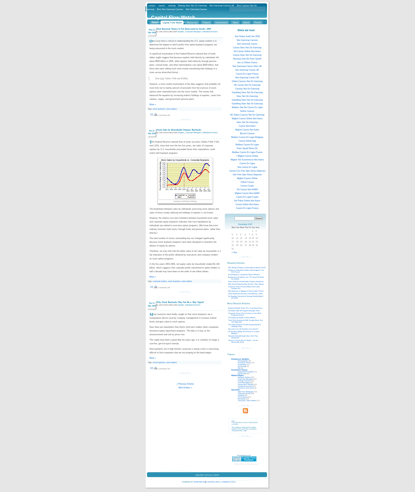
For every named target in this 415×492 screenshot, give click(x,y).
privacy (208, 475)
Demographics (243, 361)
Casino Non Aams (247, 126)
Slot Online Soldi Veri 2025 (247, 36)
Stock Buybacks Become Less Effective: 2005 (245, 294)
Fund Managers (244, 382)
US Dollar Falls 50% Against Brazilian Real (244, 311)
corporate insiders (160, 281)
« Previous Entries (185, 384)
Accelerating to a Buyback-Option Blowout (244, 274)
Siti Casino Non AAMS (247, 189)
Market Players (237, 375)
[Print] (155, 115)
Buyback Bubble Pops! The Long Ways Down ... (246, 308)
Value (235, 22)
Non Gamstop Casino (247, 44)
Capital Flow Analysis (245, 372)
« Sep (234, 252)
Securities (235, 390)
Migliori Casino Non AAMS (247, 193)
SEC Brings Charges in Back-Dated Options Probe (247, 267)
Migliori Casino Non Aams (247, 129)
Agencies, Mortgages (246, 392)
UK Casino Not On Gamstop (247, 85)
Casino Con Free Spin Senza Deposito (247, 171)
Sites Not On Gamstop (247, 96)
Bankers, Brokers (244, 377)
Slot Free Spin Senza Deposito (247, 174)
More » (152, 104)
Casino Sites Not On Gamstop (247, 47)
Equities (181, 32)
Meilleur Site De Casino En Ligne (247, 107)
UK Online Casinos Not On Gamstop (247, 115)
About (246, 22)
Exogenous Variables (240, 359)
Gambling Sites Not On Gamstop (247, 92)
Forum (258, 22)
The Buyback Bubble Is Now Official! (241, 317)
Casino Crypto (247, 186)
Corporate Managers (193, 32)
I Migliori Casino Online (247, 156)
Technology (242, 366)
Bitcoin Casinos (247, 133)
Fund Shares (243, 397)
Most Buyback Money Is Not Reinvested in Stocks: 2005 (183, 28)
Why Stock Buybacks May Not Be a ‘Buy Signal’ (180, 302)
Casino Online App (247, 141)
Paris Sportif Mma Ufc (247, 148)
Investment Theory (239, 370)
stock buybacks (159, 109)
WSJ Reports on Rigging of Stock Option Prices (246, 291)
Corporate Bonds (244, 393)
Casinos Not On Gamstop (247, 88)
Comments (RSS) (228, 482)
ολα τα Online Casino (247, 62)
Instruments (221, 22)
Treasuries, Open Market (247, 400)
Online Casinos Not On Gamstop (247, 81)
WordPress (199, 482)
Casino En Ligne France (247, 74)
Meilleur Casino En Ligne (247, 144)
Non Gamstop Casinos (247, 40)
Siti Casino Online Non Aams (247, 51)
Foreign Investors (244, 381)
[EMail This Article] (151, 115)
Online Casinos (247, 111)
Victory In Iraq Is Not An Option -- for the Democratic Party (243, 341)
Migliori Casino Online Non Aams (247, 118)
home (216, 475)
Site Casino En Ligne (247, 167)
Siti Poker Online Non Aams (247, 200)
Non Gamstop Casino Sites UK (247, 66)
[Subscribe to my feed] (245, 412)
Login (245, 430)
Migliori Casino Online (247, 178)
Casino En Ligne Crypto (247, 197)
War (239, 368)
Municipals (242, 399)
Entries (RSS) (214, 482)
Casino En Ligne (247, 163)
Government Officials (245, 384)
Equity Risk (242, 373)
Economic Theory (244, 363)
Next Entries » (185, 387)
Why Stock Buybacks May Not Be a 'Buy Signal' (246, 284)
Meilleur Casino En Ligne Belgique (247, 137)
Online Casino (247, 182)
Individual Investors (210, 32)
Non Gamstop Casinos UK (221, 5)
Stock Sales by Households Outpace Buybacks (178, 129)
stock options (171, 109)
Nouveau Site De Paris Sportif (247, 59)
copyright (199, 475)
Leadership (242, 364)
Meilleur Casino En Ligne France (247, 152)
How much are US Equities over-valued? (243, 329)
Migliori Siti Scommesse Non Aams (247, 159)
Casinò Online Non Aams (247, 204)
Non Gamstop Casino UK (247, 70)
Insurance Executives (246, 388)
